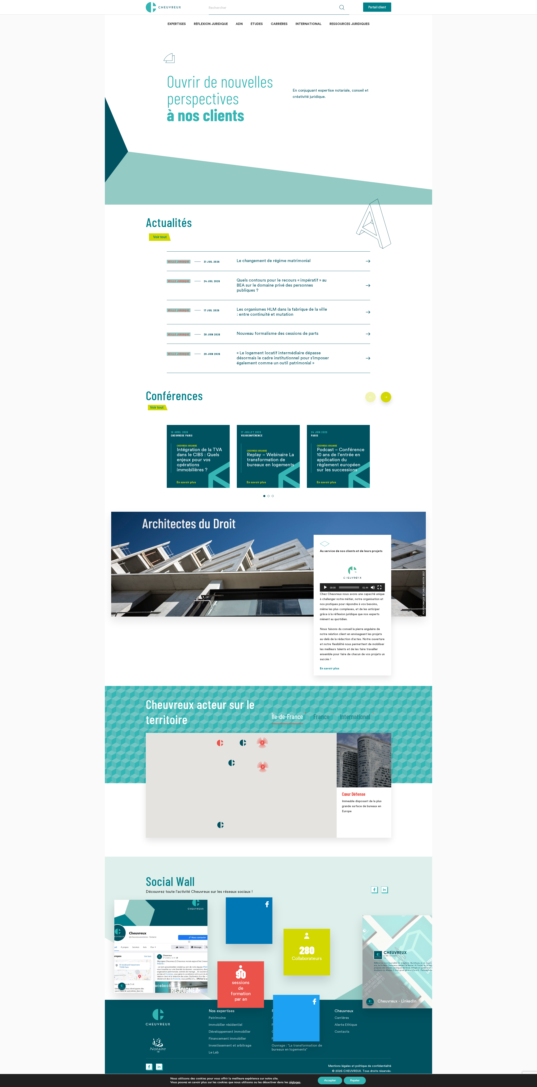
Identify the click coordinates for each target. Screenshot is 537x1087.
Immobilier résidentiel (225, 1024)
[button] (352, 573)
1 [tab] (264, 496)
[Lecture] (325, 587)
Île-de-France (287, 716)
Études (257, 24)
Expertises (177, 24)
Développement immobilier (229, 1031)
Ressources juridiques (350, 24)
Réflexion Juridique (211, 24)
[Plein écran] (379, 587)
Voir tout (160, 237)
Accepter (330, 1080)
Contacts (342, 1031)
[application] (352, 573)
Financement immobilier (227, 1038)
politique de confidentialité (373, 1066)
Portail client (377, 7)
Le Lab (214, 1052)
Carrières (279, 24)
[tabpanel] (198, 456)
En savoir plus (329, 668)
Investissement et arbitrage (230, 1045)
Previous (370, 397)
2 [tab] (268, 496)
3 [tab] (273, 496)
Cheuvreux (163, 7)
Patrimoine (217, 1017)
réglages (294, 1082)
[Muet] (373, 587)
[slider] (349, 587)
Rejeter (355, 1080)
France (321, 716)
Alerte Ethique (346, 1024)
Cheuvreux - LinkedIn (397, 1001)
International (309, 24)
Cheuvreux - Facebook (150, 986)
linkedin (384, 889)
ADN (239, 24)
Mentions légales (339, 1066)
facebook (374, 889)
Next (386, 397)
